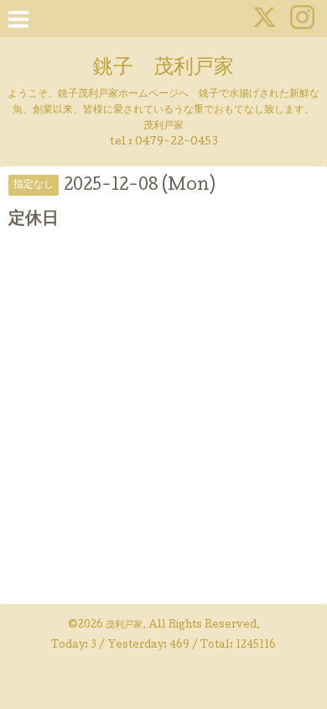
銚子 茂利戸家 (163, 68)
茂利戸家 (124, 626)
